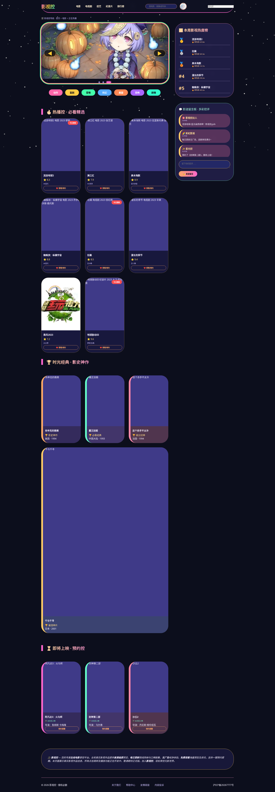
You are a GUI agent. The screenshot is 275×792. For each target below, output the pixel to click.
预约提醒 (61, 729)
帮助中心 (130, 785)
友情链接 (145, 785)
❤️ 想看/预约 (61, 188)
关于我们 (116, 785)
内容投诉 (159, 785)
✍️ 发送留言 (188, 174)
